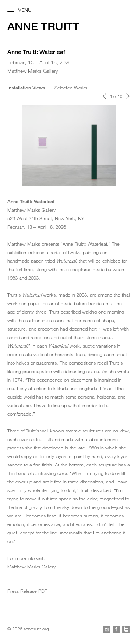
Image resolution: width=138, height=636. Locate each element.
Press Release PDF (27, 591)
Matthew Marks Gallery (31, 567)
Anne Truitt (43, 26)
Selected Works (70, 87)
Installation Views (26, 87)
